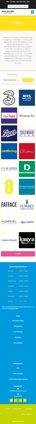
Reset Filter (28, 80)
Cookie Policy (28, 408)
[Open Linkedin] (24, 400)
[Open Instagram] (15, 400)
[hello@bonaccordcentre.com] (18, 388)
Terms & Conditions (27, 414)
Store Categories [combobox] (9, 80)
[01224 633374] (18, 394)
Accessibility (18, 343)
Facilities (18, 337)
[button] (32, 12)
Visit (18, 316)
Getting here (18, 326)
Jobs (18, 368)
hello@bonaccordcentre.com (18, 391)
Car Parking (18, 332)
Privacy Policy (17, 408)
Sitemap (8, 408)
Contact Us (18, 386)
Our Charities (18, 373)
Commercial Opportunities (18, 379)
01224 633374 (18, 396)
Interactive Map (18, 320)
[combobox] (18, 6)
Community (18, 363)
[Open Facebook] (11, 400)
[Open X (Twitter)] (20, 400)
